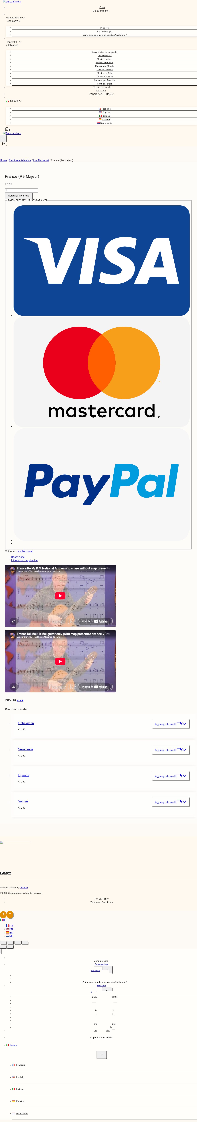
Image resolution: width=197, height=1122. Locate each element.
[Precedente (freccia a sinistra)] (3, 947)
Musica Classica (104, 76)
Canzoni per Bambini (104, 80)
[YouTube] (5, 873)
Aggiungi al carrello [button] (166, 724)
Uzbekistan (26, 723)
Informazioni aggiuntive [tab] (24, 560)
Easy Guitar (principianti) (104, 52)
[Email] (9, 873)
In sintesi (104, 28)
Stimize (24, 887)
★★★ (20, 700)
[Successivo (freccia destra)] (10, 947)
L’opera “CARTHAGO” (101, 94)
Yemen (23, 801)
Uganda (23, 775)
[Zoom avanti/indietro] (3, 942)
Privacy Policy (101, 899)
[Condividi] (17, 942)
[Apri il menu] (3, 138)
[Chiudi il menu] (0, 951)
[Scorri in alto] (3, 914)
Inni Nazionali (104, 55)
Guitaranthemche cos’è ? (100, 967)
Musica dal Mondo (104, 66)
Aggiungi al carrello (18, 195)
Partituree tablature (98, 988)
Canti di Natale (104, 84)
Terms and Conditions (101, 902)
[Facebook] (2, 873)
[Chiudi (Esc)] (24, 942)
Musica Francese (104, 62)
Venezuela (25, 749)
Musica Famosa (104, 69)
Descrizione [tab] (18, 557)
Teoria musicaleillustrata (102, 89)
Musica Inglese (104, 59)
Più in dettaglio (104, 31)
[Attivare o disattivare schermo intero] (10, 942)
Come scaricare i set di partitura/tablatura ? (104, 35)
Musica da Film (104, 73)
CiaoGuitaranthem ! (101, 9)
